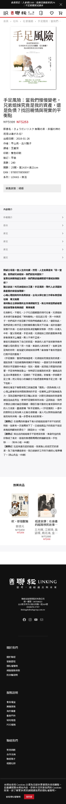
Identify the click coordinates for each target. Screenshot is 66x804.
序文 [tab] (5, 233)
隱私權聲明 (12, 665)
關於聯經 (11, 656)
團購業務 (11, 706)
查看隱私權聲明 (13, 796)
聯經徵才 (11, 758)
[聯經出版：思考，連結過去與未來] (33, 13)
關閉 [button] (61, 4)
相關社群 (11, 763)
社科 (15, 21)
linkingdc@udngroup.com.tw (33, 610)
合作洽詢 (11, 754)
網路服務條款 (13, 670)
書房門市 (11, 715)
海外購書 (11, 711)
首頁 (5, 21)
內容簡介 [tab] (7, 209)
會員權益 (11, 702)
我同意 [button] (29, 796)
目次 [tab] (5, 225)
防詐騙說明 (12, 674)
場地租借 (11, 720)
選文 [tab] (5, 257)
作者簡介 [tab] (7, 217)
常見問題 (11, 749)
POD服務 (11, 724)
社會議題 (28, 21)
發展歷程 (11, 661)
